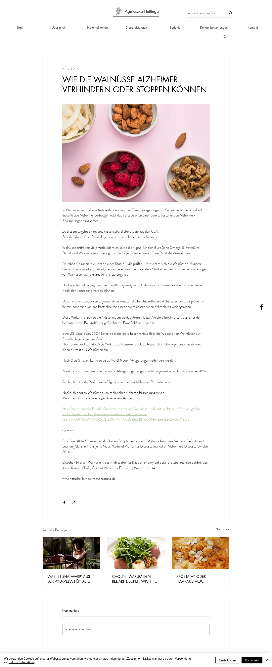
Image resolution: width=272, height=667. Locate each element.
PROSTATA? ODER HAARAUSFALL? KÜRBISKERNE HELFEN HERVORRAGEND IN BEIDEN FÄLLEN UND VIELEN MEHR (200, 579)
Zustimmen (252, 660)
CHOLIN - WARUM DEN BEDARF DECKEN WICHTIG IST (134, 579)
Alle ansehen (222, 529)
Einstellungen (227, 660)
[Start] (118, 11)
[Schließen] (267, 660)
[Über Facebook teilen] (64, 503)
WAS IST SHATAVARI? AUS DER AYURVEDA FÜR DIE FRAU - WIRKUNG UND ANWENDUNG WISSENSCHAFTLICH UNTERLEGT (68, 579)
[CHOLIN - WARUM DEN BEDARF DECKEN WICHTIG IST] (136, 553)
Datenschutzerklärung (22, 662)
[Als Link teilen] (74, 503)
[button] (224, 36)
